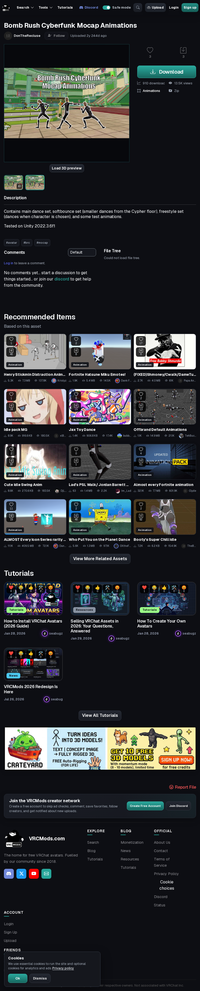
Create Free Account (145, 806)
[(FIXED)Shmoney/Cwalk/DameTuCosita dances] (165, 358)
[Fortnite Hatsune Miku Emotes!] (100, 358)
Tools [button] (43, 7)
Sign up (190, 7)
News (126, 850)
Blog (91, 850)
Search (93, 842)
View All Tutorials (100, 715)
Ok (17, 978)
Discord (91, 7)
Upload (158, 7)
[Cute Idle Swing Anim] (35, 468)
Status (159, 905)
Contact (161, 850)
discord (61, 279)
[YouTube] (34, 874)
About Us (162, 842)
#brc (27, 242)
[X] (21, 874)
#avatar (11, 242)
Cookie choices (166, 885)
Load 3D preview (67, 168)
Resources (130, 859)
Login (173, 7)
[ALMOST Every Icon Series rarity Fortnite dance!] (35, 523)
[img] (100, 748)
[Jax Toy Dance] (100, 413)
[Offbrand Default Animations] (165, 413)
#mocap (42, 242)
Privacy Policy (166, 873)
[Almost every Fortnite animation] (165, 468)
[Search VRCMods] (137, 7)
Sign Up (10, 932)
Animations (151, 91)
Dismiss (40, 978)
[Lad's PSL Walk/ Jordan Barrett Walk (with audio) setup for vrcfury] (100, 468)
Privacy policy (63, 968)
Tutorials (65, 7)
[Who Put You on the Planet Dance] (100, 523)
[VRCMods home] (6, 7)
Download (170, 71)
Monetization (132, 842)
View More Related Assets (100, 558)
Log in (8, 263)
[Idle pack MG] (35, 413)
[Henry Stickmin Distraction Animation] (35, 358)
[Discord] (9, 874)
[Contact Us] (46, 874)
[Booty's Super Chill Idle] (165, 523)
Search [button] (23, 7)
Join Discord (178, 806)
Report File (185, 787)
